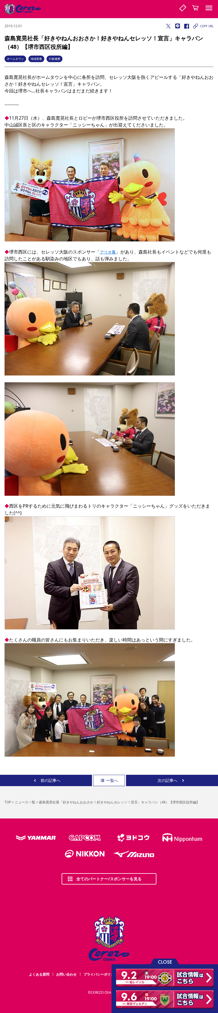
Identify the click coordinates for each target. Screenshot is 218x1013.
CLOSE (165, 961)
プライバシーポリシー (100, 974)
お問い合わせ (66, 974)
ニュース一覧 (25, 802)
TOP (8, 802)
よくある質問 (39, 974)
